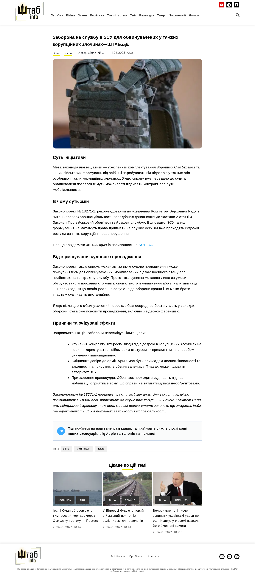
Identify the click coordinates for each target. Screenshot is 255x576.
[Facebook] (236, 4)
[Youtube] (221, 4)
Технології (178, 15)
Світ (133, 15)
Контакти (153, 556)
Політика (97, 15)
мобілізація (83, 448)
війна (66, 448)
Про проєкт (136, 556)
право (101, 448)
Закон (82, 15)
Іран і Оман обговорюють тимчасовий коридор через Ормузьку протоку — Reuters (75, 515)
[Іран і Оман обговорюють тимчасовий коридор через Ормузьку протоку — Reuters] (77, 489)
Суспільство (117, 15)
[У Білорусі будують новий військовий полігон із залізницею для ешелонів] (127, 489)
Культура (146, 15)
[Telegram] (229, 4)
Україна (57, 15)
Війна (70, 15)
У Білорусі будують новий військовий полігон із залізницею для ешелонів (123, 515)
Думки (194, 15)
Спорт (162, 15)
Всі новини (118, 556)
